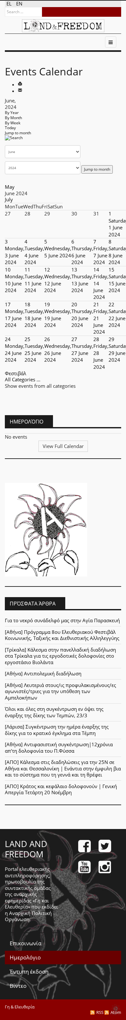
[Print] (20, 84)
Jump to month (18, 133)
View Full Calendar (63, 446)
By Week (12, 123)
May (10, 187)
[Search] (14, 140)
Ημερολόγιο (25, 957)
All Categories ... (22, 379)
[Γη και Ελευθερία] (63, 25)
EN (19, 3)
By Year (12, 112)
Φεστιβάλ (15, 373)
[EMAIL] (20, 91)
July (9, 199)
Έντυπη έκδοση (29, 971)
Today (10, 127)
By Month (13, 117)
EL (9, 3)
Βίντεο (18, 985)
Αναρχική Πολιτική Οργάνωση (28, 916)
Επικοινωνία (25, 943)
